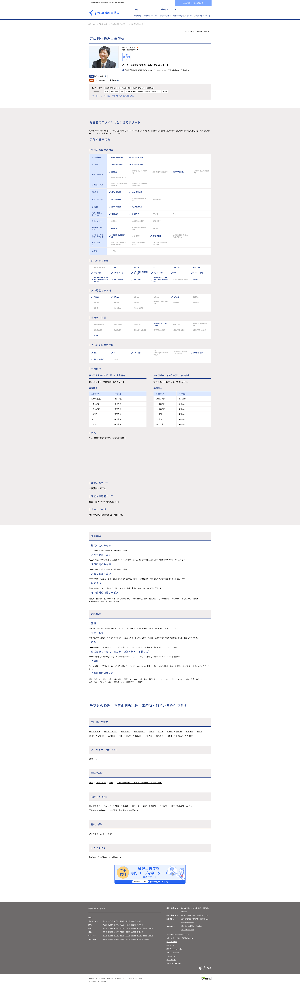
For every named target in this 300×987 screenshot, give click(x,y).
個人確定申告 (94, 806)
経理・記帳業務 (121, 806)
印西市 (190, 736)
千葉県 (128, 925)
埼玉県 (122, 925)
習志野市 (111, 736)
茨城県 (105, 925)
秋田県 (128, 921)
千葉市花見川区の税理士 (119, 24)
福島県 (139, 921)
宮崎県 (133, 939)
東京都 (133, 925)
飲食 (111, 783)
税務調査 (163, 806)
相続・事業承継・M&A (180, 806)
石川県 (116, 928)
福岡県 (105, 939)
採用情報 (110, 978)
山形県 (133, 921)
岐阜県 (139, 928)
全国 (90, 918)
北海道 (105, 921)
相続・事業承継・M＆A (200, 915)
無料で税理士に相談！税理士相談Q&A (180, 938)
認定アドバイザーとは (204, 16)
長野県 (133, 928)
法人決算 (107, 806)
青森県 (110, 921)
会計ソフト (190, 16)
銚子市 (151, 732)
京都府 (116, 932)
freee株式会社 (92, 978)
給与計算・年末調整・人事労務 (123, 810)
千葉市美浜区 (139, 732)
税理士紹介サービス (150, 16)
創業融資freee (171, 956)
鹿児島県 (140, 939)
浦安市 (169, 736)
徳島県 (133, 936)
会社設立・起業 (186, 915)
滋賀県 (110, 932)
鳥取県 (105, 936)
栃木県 (110, 925)
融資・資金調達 (149, 806)
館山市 (179, 732)
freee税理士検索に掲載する (193, 3)
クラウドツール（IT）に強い (101, 834)
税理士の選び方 (178, 16)
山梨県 (128, 928)
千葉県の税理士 (103, 24)
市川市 (160, 732)
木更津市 (189, 732)
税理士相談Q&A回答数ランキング (178, 934)
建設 (91, 783)
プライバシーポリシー (130, 978)
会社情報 (102, 978)
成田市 (101, 736)
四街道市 (180, 736)
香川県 (139, 936)
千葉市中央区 (94, 732)
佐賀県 (110, 939)
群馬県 (116, 925)
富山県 (110, 928)
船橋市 (170, 732)
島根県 (110, 936)
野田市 (92, 736)
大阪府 (122, 932)
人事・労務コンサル (187, 930)
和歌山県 (140, 932)
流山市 (138, 736)
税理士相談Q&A (165, 16)
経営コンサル (204, 919)
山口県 (128, 936)
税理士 (92, 759)
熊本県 (122, 939)
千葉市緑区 (125, 732)
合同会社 (115, 857)
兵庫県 (128, 932)
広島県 (122, 936)
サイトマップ (171, 960)
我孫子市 (159, 736)
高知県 (150, 936)
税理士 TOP (92, 24)
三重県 (105, 932)
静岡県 (145, 928)
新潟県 (105, 928)
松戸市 (199, 732)
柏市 (120, 736)
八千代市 (148, 736)
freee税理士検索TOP (174, 963)
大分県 (128, 939)
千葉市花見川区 (110, 732)
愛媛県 (145, 936)
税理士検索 (137, 16)
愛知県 (150, 928)
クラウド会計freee (173, 952)
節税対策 (135, 806)
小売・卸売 (101, 783)
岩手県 (116, 921)
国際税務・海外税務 (97, 810)
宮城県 (122, 921)
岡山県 (116, 936)
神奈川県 (140, 925)
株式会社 (93, 857)
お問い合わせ (143, 978)
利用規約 (118, 978)
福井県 (122, 928)
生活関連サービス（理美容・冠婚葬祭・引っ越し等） (139, 783)
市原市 (129, 736)
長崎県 (116, 939)
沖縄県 (146, 939)
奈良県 (133, 932)
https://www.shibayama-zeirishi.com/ (106, 515)
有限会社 (104, 857)
